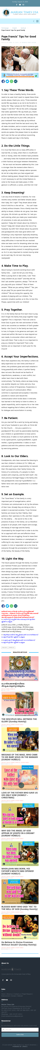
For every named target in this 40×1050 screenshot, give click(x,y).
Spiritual (23, 28)
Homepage (5, 28)
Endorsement (5, 996)
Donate (13, 996)
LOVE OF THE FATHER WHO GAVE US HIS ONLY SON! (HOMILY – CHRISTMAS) (19, 795)
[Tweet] (7, 81)
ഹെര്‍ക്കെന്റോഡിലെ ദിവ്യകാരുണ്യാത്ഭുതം (13, 685)
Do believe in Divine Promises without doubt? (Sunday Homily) (18, 943)
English (15, 28)
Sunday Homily (19, 724)
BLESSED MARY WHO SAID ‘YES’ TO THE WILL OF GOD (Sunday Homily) (19, 908)
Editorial (20, 996)
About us (10, 994)
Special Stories (5, 689)
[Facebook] (16, 5)
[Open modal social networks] (15, 81)
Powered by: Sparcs (20, 1046)
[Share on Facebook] (3, 81)
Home (3, 994)
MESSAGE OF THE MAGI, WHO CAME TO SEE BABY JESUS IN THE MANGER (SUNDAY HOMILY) (19, 757)
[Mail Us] (23, 5)
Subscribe (20, 1035)
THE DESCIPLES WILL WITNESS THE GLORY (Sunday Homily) (19, 720)
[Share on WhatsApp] (11, 81)
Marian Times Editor (29, 42)
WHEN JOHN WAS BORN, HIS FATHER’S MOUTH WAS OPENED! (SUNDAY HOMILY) (17, 871)
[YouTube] (20, 5)
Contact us (17, 994)
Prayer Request (27, 994)
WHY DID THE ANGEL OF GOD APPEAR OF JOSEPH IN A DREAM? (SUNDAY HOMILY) (17, 833)
